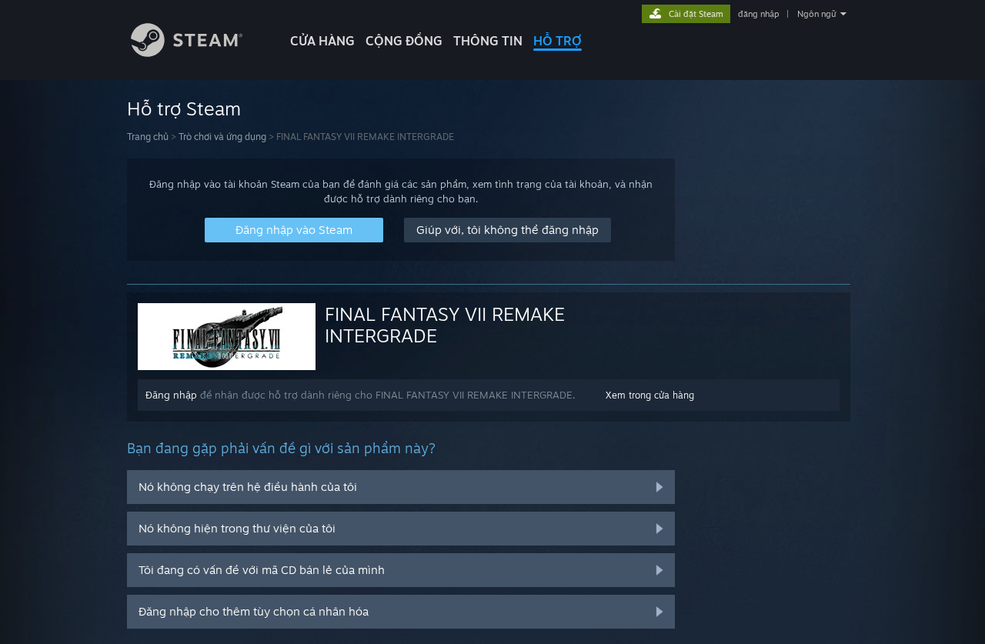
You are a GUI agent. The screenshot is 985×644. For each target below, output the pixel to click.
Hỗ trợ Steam (184, 108)
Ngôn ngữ (816, 13)
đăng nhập (758, 13)
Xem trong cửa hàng (650, 395)
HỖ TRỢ (557, 40)
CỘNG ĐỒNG (404, 40)
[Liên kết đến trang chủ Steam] (186, 52)
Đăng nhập (171, 395)
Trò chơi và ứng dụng (222, 136)
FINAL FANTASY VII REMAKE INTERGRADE (445, 324)
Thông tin (488, 40)
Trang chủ (148, 136)
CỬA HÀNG (322, 40)
